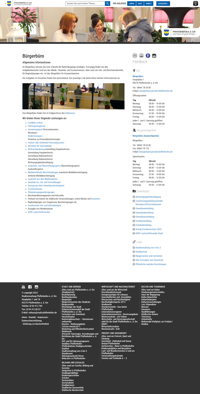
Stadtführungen (148, 312)
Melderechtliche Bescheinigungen (43, 172)
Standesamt (67, 353)
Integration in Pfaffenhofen (74, 370)
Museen (145, 307)
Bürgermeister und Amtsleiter (149, 256)
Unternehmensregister (111, 312)
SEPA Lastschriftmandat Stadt (149, 233)
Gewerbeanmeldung (144, 208)
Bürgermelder (68, 304)
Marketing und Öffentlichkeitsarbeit (78, 329)
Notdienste (67, 331)
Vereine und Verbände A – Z (114, 358)
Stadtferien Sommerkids (73, 387)
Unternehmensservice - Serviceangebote (119, 314)
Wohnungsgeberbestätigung (148, 196)
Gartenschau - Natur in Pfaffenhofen (117, 346)
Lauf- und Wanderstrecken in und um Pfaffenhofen (118, 352)
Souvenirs (95, 198)
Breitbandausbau (69, 297)
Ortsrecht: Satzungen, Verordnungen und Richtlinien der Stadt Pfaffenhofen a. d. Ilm (80, 336)
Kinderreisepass (35, 136)
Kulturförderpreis (148, 299)
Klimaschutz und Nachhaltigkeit (115, 299)
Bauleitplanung (68, 294)
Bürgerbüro (138, 76)
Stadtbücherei (68, 385)
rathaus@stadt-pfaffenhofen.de (43, 312)
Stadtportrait (141, 251)
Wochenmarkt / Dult (110, 329)
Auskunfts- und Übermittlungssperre (44, 165)
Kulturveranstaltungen (151, 302)
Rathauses (70, 113)
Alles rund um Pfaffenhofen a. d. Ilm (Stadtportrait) (78, 290)
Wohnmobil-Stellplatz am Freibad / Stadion (157, 322)
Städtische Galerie (149, 314)
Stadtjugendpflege (70, 373)
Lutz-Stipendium (148, 304)
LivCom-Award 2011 (71, 326)
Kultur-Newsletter (149, 297)
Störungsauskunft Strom (73, 356)
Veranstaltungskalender (112, 356)
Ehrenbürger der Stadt (71, 307)
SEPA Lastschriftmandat (39, 212)
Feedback (140, 61)
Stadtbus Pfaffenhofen (72, 343)
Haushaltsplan (68, 316)
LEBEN (131, 3)
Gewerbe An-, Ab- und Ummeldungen (44, 182)
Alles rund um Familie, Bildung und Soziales (77, 366)
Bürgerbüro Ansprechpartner (146, 135)
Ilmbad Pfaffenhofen (110, 343)
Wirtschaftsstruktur (110, 326)
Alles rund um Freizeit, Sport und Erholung (116, 337)
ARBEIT (149, 3)
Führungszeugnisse (36, 126)
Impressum (43, 317)
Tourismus (146, 316)
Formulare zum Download (73, 314)
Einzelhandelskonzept (111, 292)
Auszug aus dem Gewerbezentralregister (46, 185)
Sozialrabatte (68, 382)
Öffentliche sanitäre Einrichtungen (151, 264)
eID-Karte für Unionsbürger (40, 145)
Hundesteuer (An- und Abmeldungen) (44, 205)
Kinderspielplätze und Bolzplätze (116, 348)
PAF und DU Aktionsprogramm (75, 341)
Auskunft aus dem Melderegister (42, 179)
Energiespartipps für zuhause (114, 294)
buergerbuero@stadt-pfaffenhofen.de (156, 90)
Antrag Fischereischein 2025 (148, 229)
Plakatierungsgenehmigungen (41, 192)
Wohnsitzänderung (36, 149)
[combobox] (87, 3)
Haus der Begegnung (150, 294)
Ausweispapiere (35, 129)
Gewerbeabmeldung (144, 212)
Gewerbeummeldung (145, 216)
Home (24, 317)
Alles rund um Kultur (150, 289)
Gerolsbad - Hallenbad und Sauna (116, 341)
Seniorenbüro (68, 380)
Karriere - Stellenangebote (73, 324)
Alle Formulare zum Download (149, 260)
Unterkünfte (146, 319)
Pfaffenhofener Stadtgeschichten (77, 346)
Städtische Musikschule (73, 390)
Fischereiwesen (35, 189)
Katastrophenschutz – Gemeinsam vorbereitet (77, 320)
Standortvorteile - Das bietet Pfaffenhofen (114, 308)
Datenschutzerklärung (32, 320)
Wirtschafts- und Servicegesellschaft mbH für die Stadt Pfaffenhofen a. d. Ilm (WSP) (119, 321)
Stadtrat (65, 348)
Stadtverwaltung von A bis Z (148, 247)
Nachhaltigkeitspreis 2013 (113, 302)
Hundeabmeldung (143, 225)
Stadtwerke (106, 304)
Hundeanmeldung (143, 221)
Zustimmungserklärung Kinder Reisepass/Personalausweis (149, 203)
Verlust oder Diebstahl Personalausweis (46, 142)
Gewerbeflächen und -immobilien (116, 297)
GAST (140, 3)
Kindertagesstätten (70, 375)
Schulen (65, 378)
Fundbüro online (35, 122)
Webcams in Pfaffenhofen (73, 358)
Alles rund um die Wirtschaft (114, 289)
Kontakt (32, 317)
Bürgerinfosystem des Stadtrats (76, 302)
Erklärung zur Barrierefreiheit (36, 323)
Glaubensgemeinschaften (152, 292)
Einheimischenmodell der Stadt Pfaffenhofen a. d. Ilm (76, 310)
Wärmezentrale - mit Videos (114, 316)
